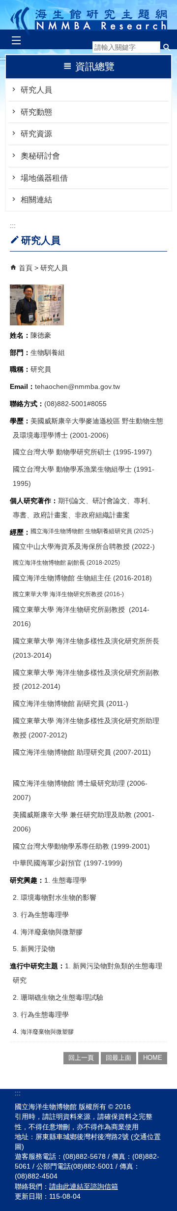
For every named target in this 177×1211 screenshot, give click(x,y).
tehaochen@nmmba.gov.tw (77, 386)
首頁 (25, 268)
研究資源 (36, 133)
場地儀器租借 (44, 178)
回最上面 (118, 1057)
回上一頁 (81, 1057)
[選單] (16, 41)
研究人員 (36, 90)
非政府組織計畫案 (102, 515)
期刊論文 (72, 501)
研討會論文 (109, 501)
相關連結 (36, 199)
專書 (20, 515)
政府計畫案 (50, 515)
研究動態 (36, 112)
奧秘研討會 (40, 156)
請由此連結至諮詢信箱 (83, 1186)
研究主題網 (88, 18)
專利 (141, 501)
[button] (167, 47)
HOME (152, 1057)
